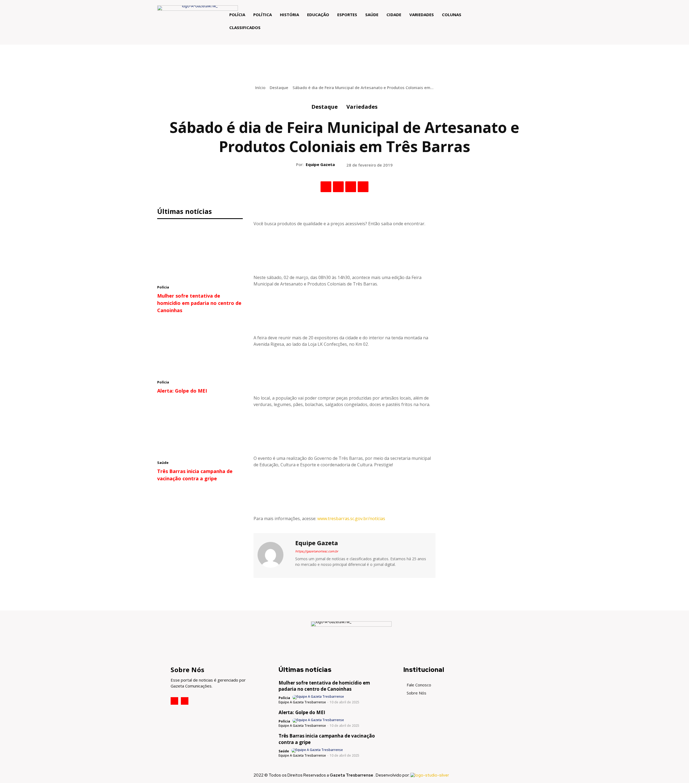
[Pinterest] (350, 186)
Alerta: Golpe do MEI (182, 390)
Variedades (362, 106)
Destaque (279, 87)
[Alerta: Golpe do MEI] (200, 348)
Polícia (163, 287)
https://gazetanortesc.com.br (316, 551)
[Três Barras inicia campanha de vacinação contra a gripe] (200, 428)
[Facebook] (326, 186)
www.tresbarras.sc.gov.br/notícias (351, 518)
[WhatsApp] (363, 186)
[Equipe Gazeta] (274, 554)
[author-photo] (318, 697)
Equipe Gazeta (320, 164)
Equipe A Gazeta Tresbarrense (302, 702)
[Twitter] (338, 186)
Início (260, 87)
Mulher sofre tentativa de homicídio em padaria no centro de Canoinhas (199, 302)
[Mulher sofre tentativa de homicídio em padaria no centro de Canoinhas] (200, 253)
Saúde (162, 462)
